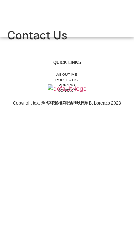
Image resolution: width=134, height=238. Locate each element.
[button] (67, 18)
